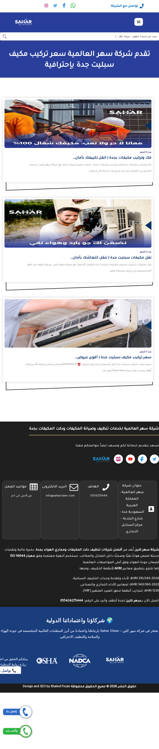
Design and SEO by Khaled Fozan (46, 686)
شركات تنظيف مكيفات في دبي (136, 702)
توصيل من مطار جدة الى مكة (137, 746)
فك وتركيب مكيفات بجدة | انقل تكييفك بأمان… (112, 158)
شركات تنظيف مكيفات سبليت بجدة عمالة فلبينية (121, 714)
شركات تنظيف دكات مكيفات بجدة (133, 708)
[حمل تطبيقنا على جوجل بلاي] (101, 459)
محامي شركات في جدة (142, 727)
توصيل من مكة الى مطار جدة (137, 720)
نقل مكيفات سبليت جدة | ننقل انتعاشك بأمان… (110, 258)
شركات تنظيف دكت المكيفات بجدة (132, 695)
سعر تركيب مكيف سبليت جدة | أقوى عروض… (112, 358)
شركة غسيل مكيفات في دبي (138, 733)
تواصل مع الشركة (124, 6)
